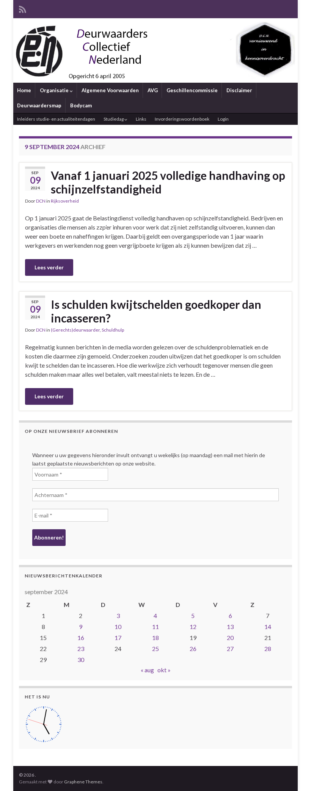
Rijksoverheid (65, 201)
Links (141, 119)
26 (193, 648)
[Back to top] (293, 773)
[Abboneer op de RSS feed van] (22, 8)
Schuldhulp (113, 330)
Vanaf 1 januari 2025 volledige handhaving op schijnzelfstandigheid (168, 182)
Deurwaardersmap (39, 105)
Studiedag (114, 119)
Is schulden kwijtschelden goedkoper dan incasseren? (156, 311)
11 (155, 626)
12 (193, 626)
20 (230, 637)
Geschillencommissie (192, 90)
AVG (153, 90)
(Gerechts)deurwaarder (75, 330)
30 (80, 659)
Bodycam (81, 105)
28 (267, 648)
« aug (147, 669)
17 (118, 637)
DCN (41, 201)
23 (80, 648)
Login (223, 119)
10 (118, 626)
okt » (164, 669)
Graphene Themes (83, 782)
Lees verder (49, 267)
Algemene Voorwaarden (110, 90)
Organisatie (55, 90)
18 (155, 637)
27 (230, 648)
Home (24, 90)
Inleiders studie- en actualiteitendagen (56, 119)
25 (155, 648)
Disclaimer (239, 90)
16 (80, 637)
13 (230, 626)
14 (267, 626)
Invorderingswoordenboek (182, 119)
